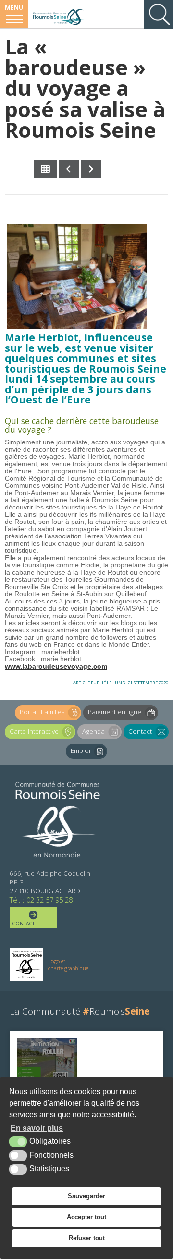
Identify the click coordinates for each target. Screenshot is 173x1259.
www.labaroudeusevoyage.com (56, 666)
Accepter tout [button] (86, 1216)
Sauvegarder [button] (86, 1196)
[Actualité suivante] (91, 169)
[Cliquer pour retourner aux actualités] (45, 169)
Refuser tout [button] (87, 1238)
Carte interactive (34, 731)
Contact (140, 731)
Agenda (93, 731)
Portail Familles (42, 712)
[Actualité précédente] (69, 169)
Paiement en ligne (114, 712)
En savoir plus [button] (37, 1128)
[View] (47, 1063)
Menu (14, 7)
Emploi (80, 750)
